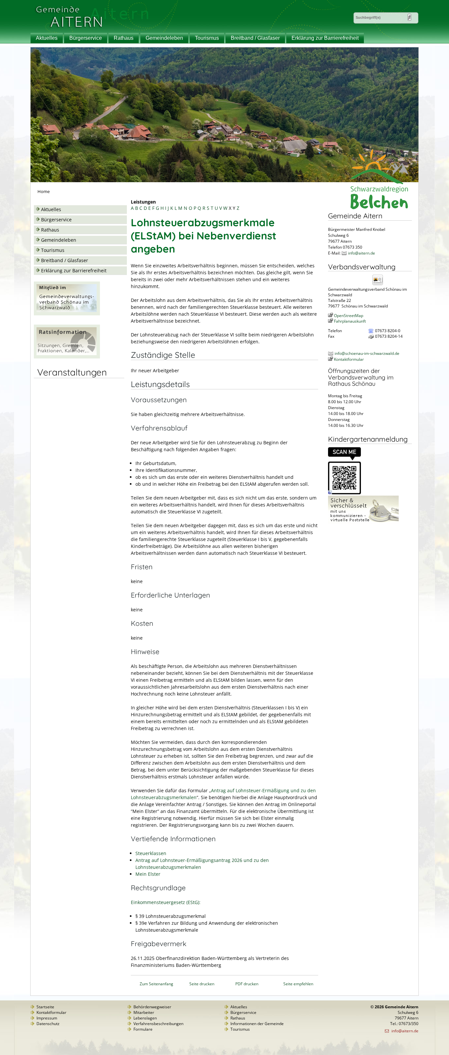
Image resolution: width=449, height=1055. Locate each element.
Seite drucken (201, 984)
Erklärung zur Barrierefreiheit (325, 38)
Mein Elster (147, 874)
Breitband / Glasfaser (255, 38)
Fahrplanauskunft (350, 321)
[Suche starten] (409, 17)
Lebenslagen (145, 1018)
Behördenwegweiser (152, 1007)
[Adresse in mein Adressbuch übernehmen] (379, 284)
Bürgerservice (85, 38)
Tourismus (207, 38)
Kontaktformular (349, 359)
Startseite (45, 1007)
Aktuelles (47, 38)
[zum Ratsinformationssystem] (67, 357)
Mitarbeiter (143, 1012)
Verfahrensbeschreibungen (158, 1023)
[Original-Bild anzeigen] (344, 493)
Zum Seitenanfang (156, 984)
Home (43, 191)
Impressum (46, 1018)
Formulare (143, 1029)
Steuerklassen (150, 853)
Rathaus (123, 38)
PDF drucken (246, 984)
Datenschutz (47, 1023)
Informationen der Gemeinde (257, 1023)
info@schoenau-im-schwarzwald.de (367, 353)
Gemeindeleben (164, 38)
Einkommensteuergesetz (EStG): (166, 902)
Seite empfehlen (298, 984)
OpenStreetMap (348, 315)
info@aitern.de (361, 253)
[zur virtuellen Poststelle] (363, 522)
